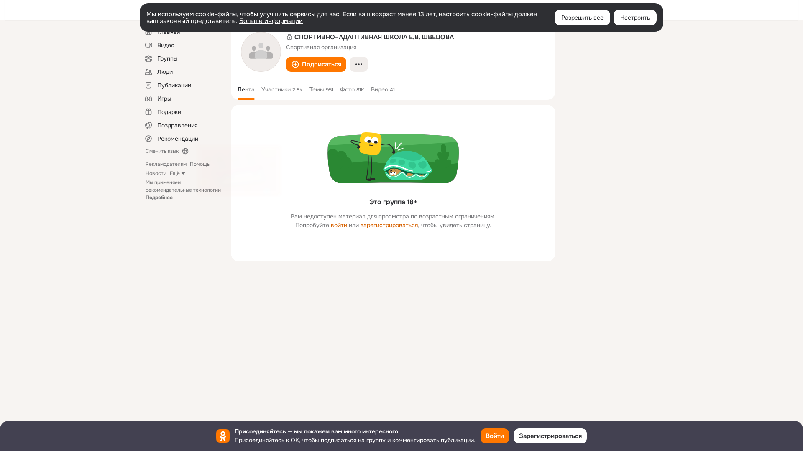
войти (339, 225)
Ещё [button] (175, 173)
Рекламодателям (166, 164)
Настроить (635, 17)
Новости (156, 173)
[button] (316, 64)
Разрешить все (582, 17)
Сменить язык (162, 151)
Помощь (200, 164)
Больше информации (271, 21)
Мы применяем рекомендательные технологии (183, 190)
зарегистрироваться (389, 225)
